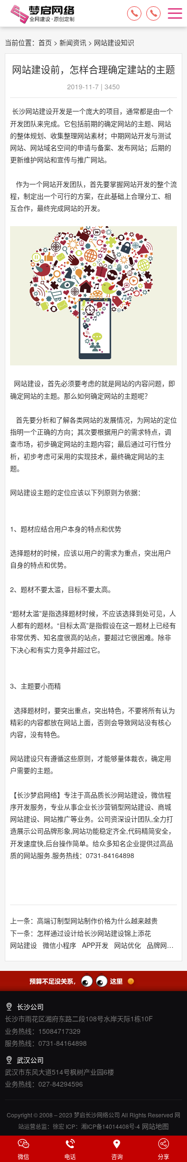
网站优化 (127, 945)
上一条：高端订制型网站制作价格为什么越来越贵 (84, 920)
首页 (45, 42)
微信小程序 (59, 945)
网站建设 (23, 945)
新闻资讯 (72, 42)
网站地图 (154, 1126)
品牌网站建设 (167, 945)
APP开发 (95, 945)
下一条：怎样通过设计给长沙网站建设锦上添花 (80, 933)
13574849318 (153, 13)
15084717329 (134, 13)
